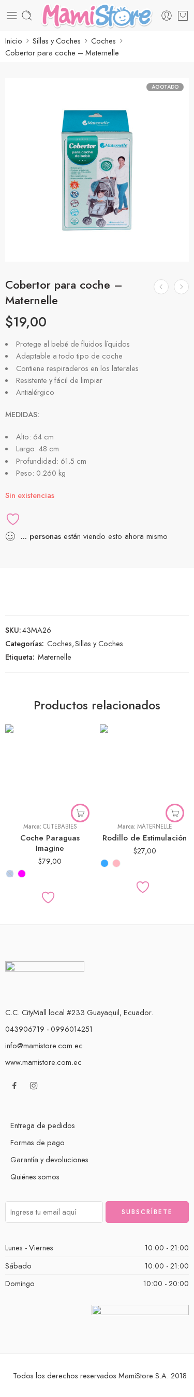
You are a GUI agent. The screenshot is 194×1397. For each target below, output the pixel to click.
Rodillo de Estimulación (144, 838)
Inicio (13, 40)
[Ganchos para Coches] (161, 286)
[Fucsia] (21, 873)
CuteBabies (60, 826)
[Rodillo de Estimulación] (144, 769)
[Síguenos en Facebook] (14, 1085)
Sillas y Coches (57, 40)
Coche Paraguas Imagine (50, 843)
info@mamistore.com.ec (44, 1045)
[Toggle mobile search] (27, 15)
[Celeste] (104, 863)
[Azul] (9, 873)
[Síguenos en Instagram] (33, 1085)
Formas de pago (37, 1142)
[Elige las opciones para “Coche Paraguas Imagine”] (80, 813)
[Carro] (183, 15)
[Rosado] (116, 863)
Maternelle (54, 656)
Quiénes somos (34, 1176)
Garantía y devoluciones (49, 1159)
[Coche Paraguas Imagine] (181, 286)
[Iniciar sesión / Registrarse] (166, 15)
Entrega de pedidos (42, 1125)
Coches (103, 40)
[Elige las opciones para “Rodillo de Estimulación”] (175, 813)
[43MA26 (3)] (97, 170)
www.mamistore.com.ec (43, 1062)
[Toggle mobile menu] (12, 15)
